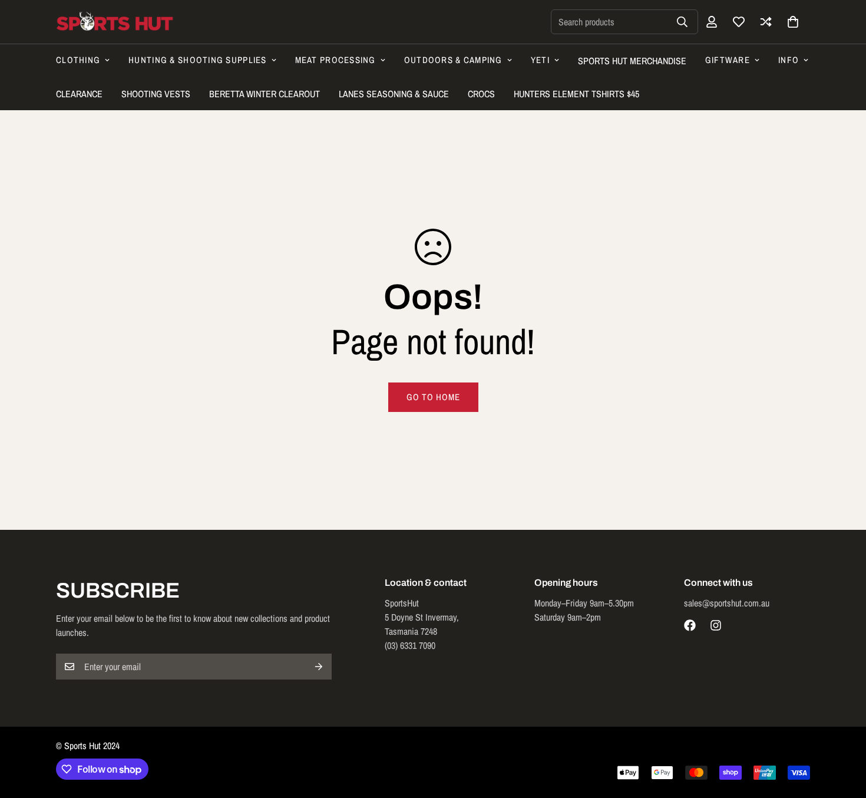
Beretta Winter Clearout (264, 93)
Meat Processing (335, 60)
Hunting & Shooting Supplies (197, 60)
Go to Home (433, 397)
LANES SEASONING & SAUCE (394, 93)
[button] (792, 21)
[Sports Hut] (115, 21)
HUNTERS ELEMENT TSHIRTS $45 (576, 93)
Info (788, 60)
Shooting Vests (155, 93)
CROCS (481, 93)
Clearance (79, 93)
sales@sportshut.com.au (726, 602)
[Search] (682, 22)
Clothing (78, 60)
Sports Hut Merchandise (632, 60)
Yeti (540, 60)
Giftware (727, 60)
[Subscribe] (319, 667)
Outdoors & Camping (453, 60)
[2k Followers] (690, 625)
